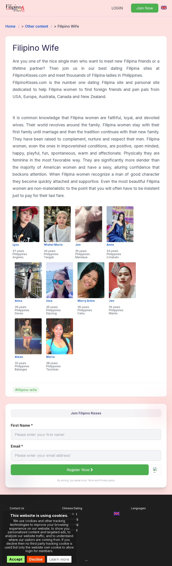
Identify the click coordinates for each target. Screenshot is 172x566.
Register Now (78, 470)
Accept (15, 559)
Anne (110, 244)
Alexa (19, 356)
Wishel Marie (53, 244)
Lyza (16, 244)
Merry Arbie (86, 300)
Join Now (144, 8)
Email (17, 446)
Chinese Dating (72, 508)
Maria (50, 356)
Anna (18, 300)
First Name (22, 425)
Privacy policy (107, 480)
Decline (36, 559)
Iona (49, 300)
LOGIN (117, 8)
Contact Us (17, 508)
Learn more (59, 559)
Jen (78, 244)
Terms (91, 480)
